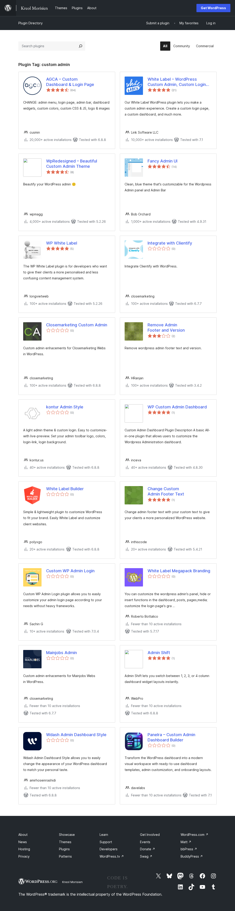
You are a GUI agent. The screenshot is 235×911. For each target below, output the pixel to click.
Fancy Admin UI (162, 161)
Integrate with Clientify (170, 243)
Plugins (64, 849)
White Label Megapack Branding (179, 570)
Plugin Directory (30, 23)
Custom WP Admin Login (70, 570)
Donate (147, 849)
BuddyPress (192, 856)
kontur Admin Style (64, 407)
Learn (104, 835)
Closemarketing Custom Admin (76, 324)
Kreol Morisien (72, 882)
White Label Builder (65, 488)
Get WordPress (213, 8)
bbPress (189, 849)
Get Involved (150, 835)
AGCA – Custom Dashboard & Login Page (70, 82)
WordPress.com (194, 835)
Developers (109, 849)
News (22, 842)
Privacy (24, 856)
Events (145, 842)
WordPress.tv (112, 856)
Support (106, 842)
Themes (65, 842)
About (23, 835)
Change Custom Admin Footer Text (166, 491)
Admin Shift (159, 652)
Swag (146, 856)
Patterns (65, 856)
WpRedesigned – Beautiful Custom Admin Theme (71, 164)
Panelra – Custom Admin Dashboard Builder (171, 737)
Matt (186, 842)
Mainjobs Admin (61, 652)
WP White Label (61, 243)
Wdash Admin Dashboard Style (76, 734)
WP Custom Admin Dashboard (177, 407)
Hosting (24, 849)
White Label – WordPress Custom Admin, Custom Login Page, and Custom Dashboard (177, 82)
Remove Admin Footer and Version (166, 327)
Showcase (67, 835)
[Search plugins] (80, 46)
